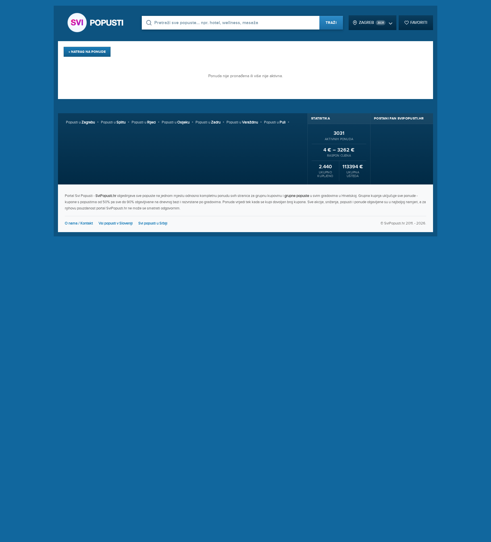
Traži (331, 23)
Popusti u (80, 122)
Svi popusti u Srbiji (152, 223)
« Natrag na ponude (87, 52)
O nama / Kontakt (79, 223)
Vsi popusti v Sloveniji (116, 223)
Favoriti (418, 22)
